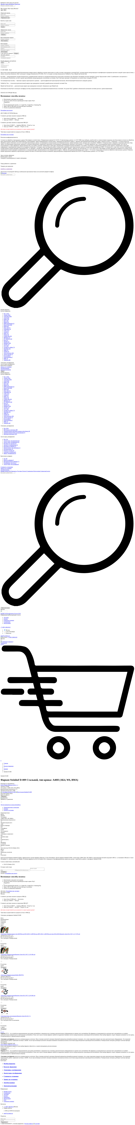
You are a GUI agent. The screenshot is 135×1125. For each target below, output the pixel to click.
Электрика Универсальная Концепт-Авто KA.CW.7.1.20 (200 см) (18, 995)
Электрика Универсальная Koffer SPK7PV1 (12, 975)
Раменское (17, 4)
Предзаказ (3, 796)
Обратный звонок (5, 607)
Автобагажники (5, 368)
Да (1, 10)
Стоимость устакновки (7, 467)
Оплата (24, 471)
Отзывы (6, 808)
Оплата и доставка (9, 810)
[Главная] (3, 173)
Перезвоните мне (5, 17)
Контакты (14, 471)
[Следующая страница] (4, 1032)
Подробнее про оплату (7, 110)
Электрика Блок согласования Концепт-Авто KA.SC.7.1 (16, 1016)
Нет (5, 10)
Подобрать (3, 67)
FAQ (10, 471)
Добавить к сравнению (7, 799)
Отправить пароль (5, 58)
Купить (3, 27)
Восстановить (4, 40)
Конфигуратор (5, 471)
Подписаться (4, 1122)
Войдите (16, 53)
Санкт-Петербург (9, 4)
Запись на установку (6, 367)
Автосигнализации (6, 369)
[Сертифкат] (8, 792)
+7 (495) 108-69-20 (5, 627)
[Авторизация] (1, 640)
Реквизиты (7, 1097)
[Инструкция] (24, 792)
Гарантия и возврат (9, 620)
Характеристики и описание (11, 807)
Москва (3, 4)
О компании (29, 471)
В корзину (3, 946)
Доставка (19, 471)
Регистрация (4, 51)
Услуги (16, 613)
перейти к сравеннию (6, 169)
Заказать (3, 34)
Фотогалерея (36, 471)
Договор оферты (28, 1123)
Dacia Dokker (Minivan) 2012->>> (9, 785)
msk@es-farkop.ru (5, 636)
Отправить (3, 871)
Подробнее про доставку (7, 134)
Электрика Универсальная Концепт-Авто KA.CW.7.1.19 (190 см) (18, 954)
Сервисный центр (45, 471)
